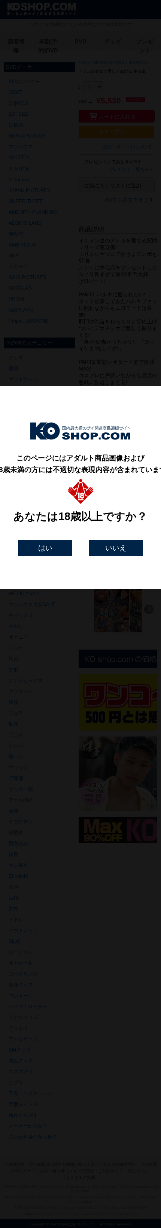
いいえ (116, 548)
